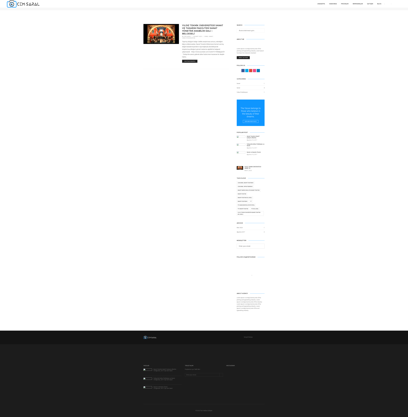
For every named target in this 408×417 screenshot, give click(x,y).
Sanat (211, 36)
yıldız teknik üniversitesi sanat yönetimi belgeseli (249, 213)
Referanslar (358, 4)
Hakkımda (333, 4)
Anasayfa (321, 4)
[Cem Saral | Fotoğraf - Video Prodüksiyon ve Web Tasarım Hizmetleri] (23, 4)
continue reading (189, 61)
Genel (206, 36)
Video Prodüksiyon (188, 38)
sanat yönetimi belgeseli (245, 197)
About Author (243, 57)
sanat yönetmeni (242, 201)
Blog (379, 4)
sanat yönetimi (242, 194)
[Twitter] (241, 285)
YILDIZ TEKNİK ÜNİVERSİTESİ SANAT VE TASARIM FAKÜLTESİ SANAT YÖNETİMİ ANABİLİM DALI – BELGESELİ (202, 29)
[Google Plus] (247, 285)
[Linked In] (244, 285)
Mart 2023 (240, 227)
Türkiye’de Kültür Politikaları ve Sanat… (164, 378)
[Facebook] (238, 285)
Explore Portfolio (251, 121)
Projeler (344, 4)
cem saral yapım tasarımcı (245, 186)
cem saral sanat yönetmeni (245, 182)
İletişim (370, 4)
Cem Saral (187, 36)
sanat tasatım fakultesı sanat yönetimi (249, 190)
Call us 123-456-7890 (244, 275)
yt (250, 201)
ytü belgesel (255, 208)
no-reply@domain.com (244, 278)
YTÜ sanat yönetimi (243, 208)
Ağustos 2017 (241, 232)
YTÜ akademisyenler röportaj (246, 205)
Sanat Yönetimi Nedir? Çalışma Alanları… (165, 369)
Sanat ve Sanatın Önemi (160, 387)
